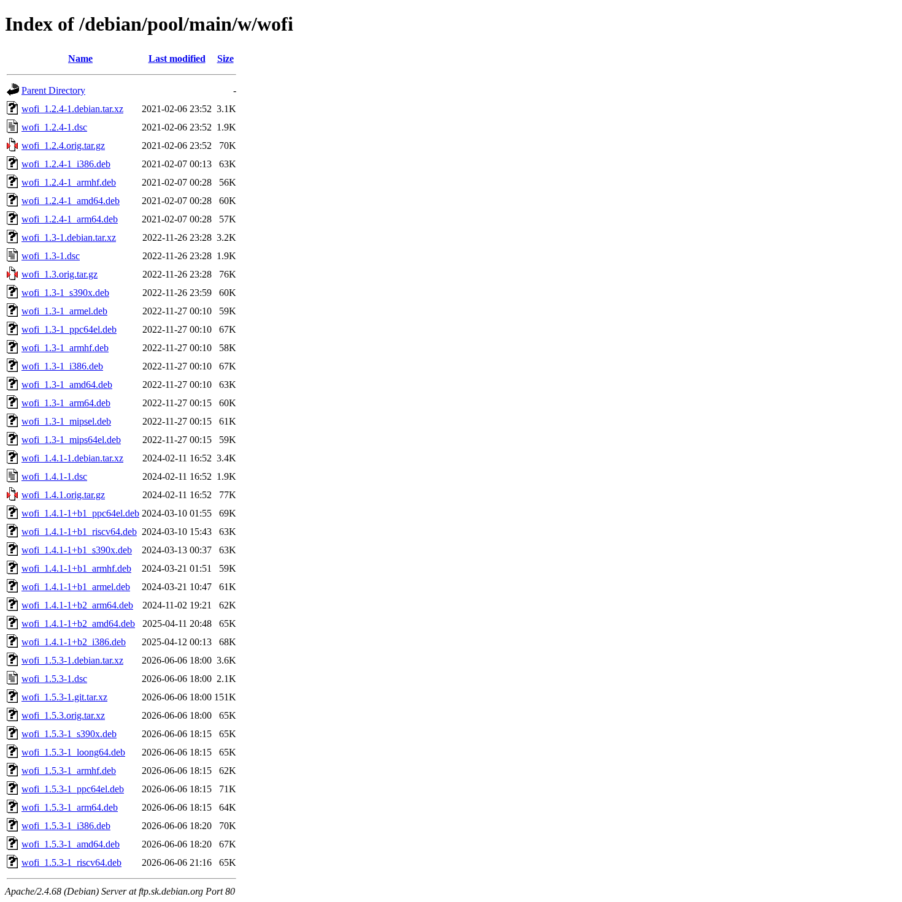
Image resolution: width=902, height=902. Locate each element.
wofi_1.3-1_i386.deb (62, 366)
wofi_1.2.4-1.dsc (54, 127)
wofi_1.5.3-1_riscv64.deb (71, 862)
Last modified (177, 58)
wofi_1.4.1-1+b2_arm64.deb (77, 605)
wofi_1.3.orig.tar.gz (59, 274)
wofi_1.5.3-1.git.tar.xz (64, 697)
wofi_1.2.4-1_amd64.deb (70, 200)
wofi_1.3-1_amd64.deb (66, 384)
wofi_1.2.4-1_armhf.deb (68, 182)
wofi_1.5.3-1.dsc (54, 678)
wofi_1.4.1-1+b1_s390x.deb (76, 550)
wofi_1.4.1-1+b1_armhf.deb (76, 568)
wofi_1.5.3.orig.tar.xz (63, 715)
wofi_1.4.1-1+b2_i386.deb (73, 642)
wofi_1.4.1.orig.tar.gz (63, 495)
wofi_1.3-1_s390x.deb (65, 292)
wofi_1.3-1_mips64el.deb (71, 439)
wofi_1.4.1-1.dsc (54, 476)
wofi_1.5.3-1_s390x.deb (69, 734)
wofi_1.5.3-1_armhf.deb (68, 770)
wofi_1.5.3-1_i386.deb (65, 826)
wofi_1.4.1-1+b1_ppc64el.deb (80, 513)
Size (225, 58)
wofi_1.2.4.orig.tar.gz (63, 145)
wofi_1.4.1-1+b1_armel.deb (75, 587)
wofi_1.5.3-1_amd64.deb (70, 844)
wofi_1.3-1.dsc (50, 256)
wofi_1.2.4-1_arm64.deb (69, 219)
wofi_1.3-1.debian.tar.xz (68, 237)
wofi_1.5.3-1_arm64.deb (69, 807)
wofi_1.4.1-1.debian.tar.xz (72, 458)
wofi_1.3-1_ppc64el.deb (69, 329)
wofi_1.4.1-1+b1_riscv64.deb (79, 531)
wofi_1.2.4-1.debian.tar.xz (72, 109)
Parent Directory (53, 90)
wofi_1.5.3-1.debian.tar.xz (72, 660)
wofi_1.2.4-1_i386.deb (65, 164)
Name (80, 58)
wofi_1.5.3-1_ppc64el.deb (72, 789)
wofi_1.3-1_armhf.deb (65, 348)
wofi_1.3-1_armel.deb (64, 311)
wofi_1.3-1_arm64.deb (65, 403)
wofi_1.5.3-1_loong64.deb (73, 752)
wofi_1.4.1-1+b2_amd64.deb (78, 623)
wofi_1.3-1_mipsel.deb (66, 421)
